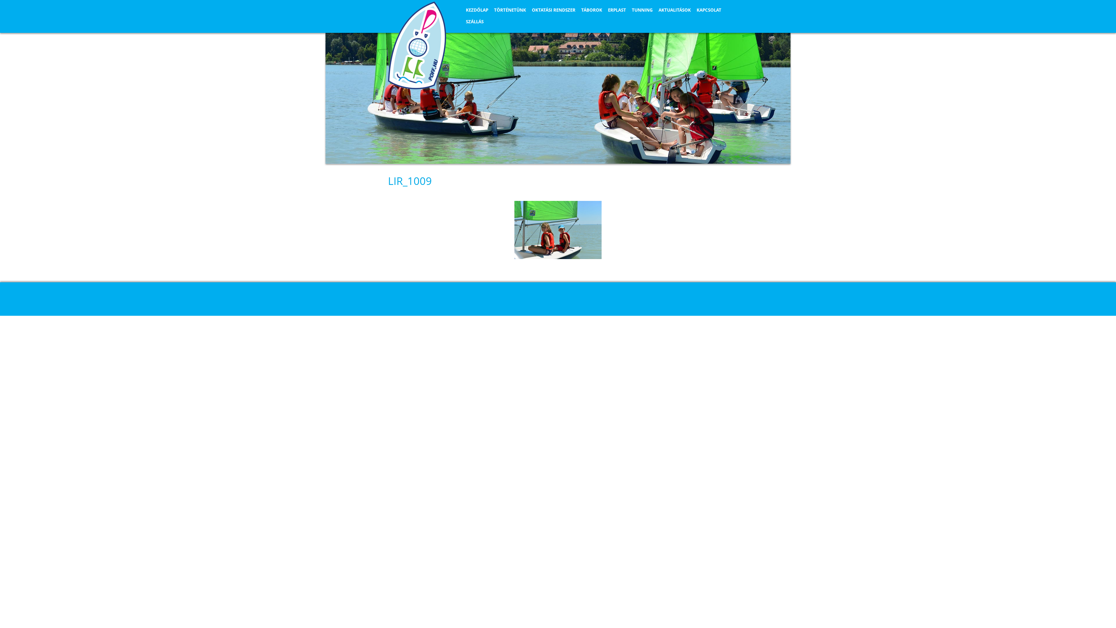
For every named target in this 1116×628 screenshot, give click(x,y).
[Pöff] (417, 45)
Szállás (475, 21)
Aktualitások (675, 10)
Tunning (642, 10)
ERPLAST (617, 10)
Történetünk (510, 10)
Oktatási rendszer (553, 10)
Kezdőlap (477, 10)
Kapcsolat (709, 10)
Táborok (591, 10)
